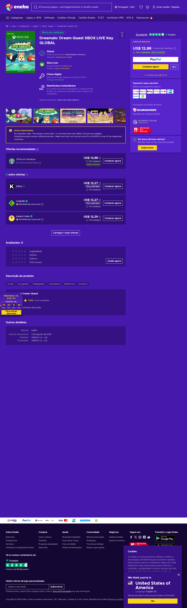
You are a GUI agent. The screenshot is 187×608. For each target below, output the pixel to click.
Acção (10, 284)
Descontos (43, 547)
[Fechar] (178, 575)
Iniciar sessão (163, 7)
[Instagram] (139, 537)
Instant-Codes (23, 216)
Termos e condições (116, 599)
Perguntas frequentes (71, 537)
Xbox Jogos (48, 26)
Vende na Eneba (116, 537)
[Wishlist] (141, 7)
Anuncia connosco (117, 540)
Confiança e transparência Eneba (20, 547)
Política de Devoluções (72, 547)
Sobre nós (10, 537)
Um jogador (23, 284)
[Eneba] (17, 7)
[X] (135, 537)
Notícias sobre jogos (95, 537)
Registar (176, 7)
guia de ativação (63, 68)
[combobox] (71, 7)
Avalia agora (114, 261)
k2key (19, 186)
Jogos (35, 26)
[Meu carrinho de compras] (147, 7)
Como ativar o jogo (70, 540)
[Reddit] (148, 537)
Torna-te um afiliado (95, 544)
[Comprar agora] (155, 59)
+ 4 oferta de (155, 75)
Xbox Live (67, 66)
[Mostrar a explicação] (42, 204)
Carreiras (10, 544)
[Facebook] (131, 537)
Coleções (42, 540)
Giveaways (91, 540)
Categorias (24, 26)
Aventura (82, 284)
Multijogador (39, 284)
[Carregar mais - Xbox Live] (42, 65)
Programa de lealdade (48, 544)
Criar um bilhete (69, 544)
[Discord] (144, 537)
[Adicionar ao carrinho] (174, 66)
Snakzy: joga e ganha (95, 547)
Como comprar (45, 537)
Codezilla (20, 201)
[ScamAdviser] (144, 110)
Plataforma (69, 284)
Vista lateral (54, 284)
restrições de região (63, 57)
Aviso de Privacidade (62, 591)
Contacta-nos (11, 540)
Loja (13, 26)
